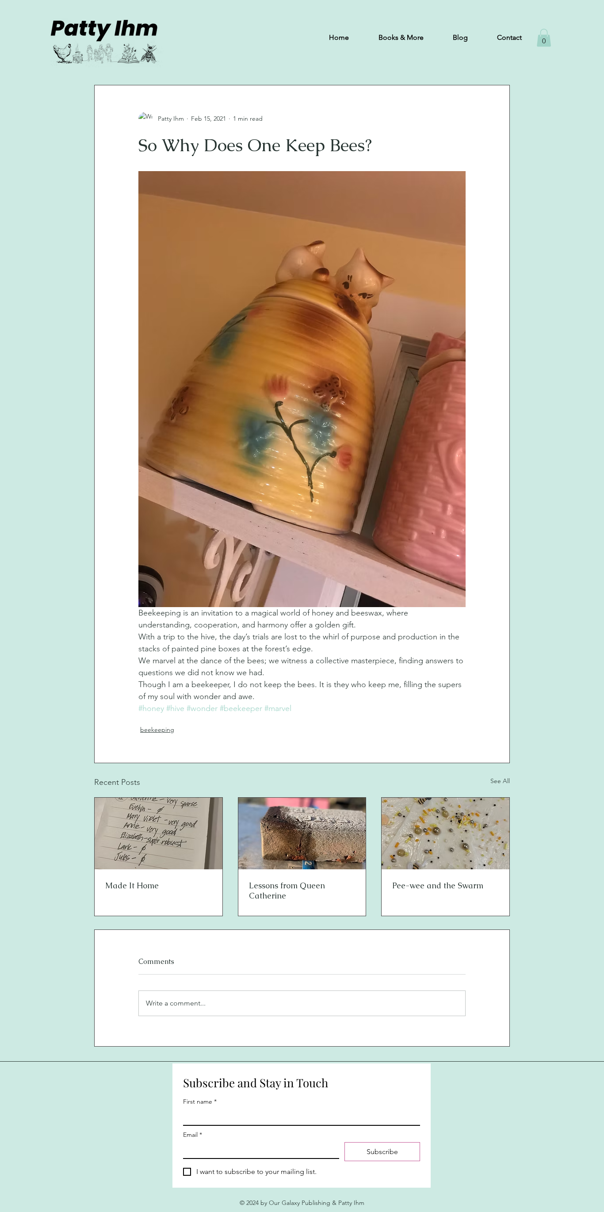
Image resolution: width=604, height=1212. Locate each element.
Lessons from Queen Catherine (287, 890)
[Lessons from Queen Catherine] (302, 833)
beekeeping (157, 730)
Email (192, 1135)
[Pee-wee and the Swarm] (445, 833)
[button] (543, 38)
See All (500, 781)
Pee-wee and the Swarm (437, 885)
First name (200, 1101)
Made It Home (132, 885)
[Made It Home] (158, 833)
